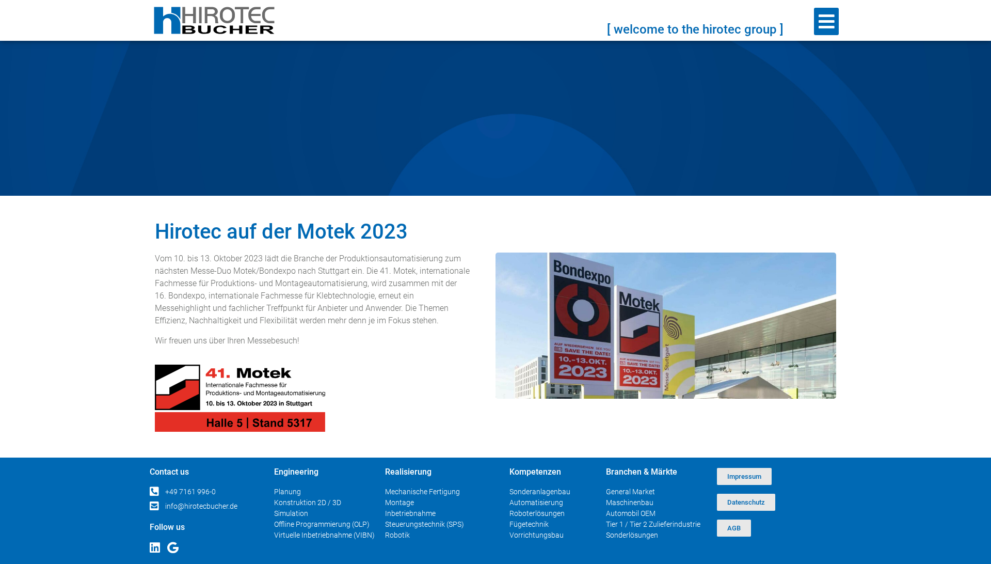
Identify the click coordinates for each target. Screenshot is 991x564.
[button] (826, 21)
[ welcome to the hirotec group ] (695, 29)
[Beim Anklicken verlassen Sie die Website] (158, 548)
